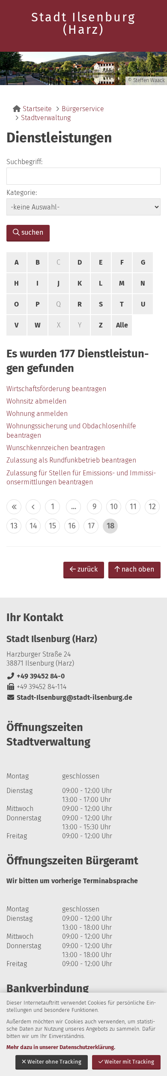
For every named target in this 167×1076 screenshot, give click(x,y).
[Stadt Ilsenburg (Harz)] (83, 668)
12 (152, 506)
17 (91, 526)
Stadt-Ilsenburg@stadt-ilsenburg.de (69, 697)
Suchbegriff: (24, 162)
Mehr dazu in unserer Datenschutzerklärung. (60, 1047)
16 (72, 526)
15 (52, 526)
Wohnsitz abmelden (36, 401)
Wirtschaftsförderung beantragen (56, 389)
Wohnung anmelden (37, 414)
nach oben (138, 569)
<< (13, 506)
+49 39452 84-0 (35, 676)
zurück (88, 569)
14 (33, 526)
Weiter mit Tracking (129, 1061)
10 (114, 506)
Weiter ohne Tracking (54, 1061)
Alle (122, 325)
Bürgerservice (83, 109)
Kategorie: (21, 193)
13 (14, 526)
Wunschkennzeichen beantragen (55, 448)
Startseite (37, 109)
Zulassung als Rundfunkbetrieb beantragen (71, 460)
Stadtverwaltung (46, 118)
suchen (32, 232)
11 (133, 506)
